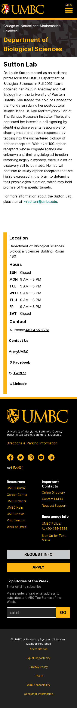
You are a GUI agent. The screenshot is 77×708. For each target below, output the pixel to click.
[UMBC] (22, 9)
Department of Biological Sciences (32, 44)
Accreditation (38, 649)
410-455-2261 (37, 330)
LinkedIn (20, 385)
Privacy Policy (39, 667)
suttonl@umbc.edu (42, 201)
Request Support (54, 505)
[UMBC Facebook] (10, 457)
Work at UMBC (17, 527)
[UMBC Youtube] (41, 457)
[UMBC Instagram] (31, 457)
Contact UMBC (52, 499)
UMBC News (15, 514)
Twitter (19, 374)
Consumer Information (38, 693)
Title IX (38, 676)
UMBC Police (51, 523)
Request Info (38, 554)
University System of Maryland (46, 639)
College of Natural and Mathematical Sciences (32, 28)
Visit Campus (16, 520)
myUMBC (20, 353)
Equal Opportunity (38, 658)
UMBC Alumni (16, 488)
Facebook (21, 364)
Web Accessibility (38, 684)
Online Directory (53, 492)
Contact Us (18, 340)
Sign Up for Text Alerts (53, 537)
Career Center (17, 494)
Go (63, 612)
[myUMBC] (15, 467)
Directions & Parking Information (32, 443)
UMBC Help (15, 507)
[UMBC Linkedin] (51, 457)
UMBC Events (16, 501)
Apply (38, 567)
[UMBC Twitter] (20, 457)
